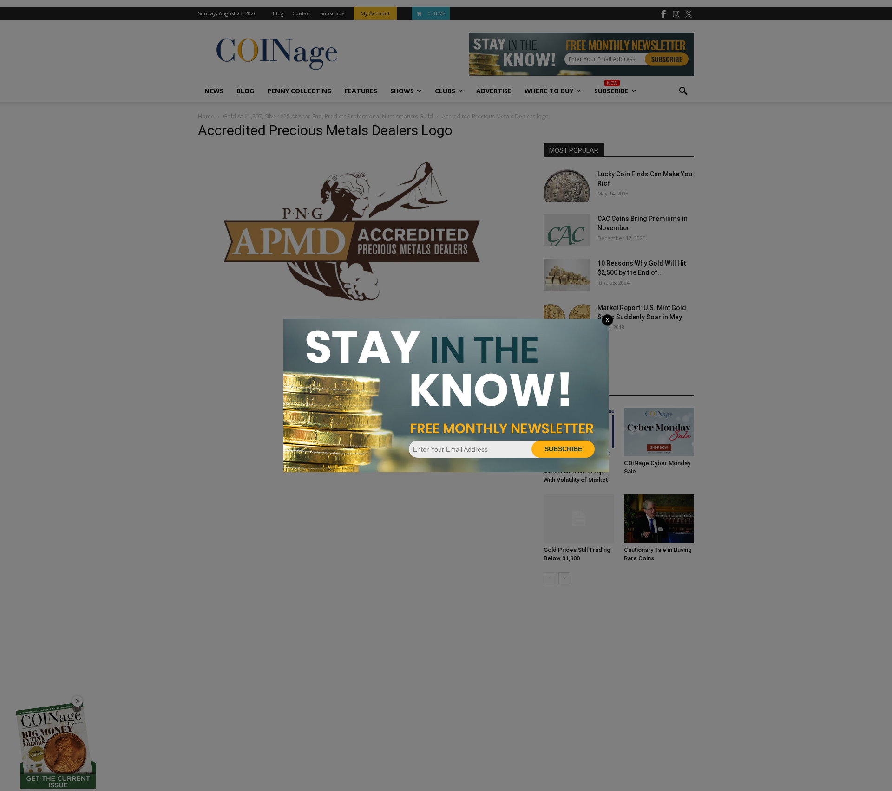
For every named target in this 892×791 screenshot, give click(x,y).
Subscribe (563, 449)
